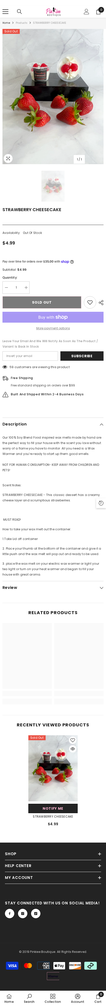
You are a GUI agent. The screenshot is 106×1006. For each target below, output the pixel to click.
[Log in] (86, 11)
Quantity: (10, 277)
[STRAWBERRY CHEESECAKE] (53, 768)
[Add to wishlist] (90, 302)
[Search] (19, 12)
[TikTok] (35, 913)
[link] (27, 693)
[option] (53, 96)
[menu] (5, 12)
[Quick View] (72, 749)
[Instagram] (22, 913)
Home (6, 23)
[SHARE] (100, 303)
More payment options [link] (53, 328)
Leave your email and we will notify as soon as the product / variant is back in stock (50, 344)
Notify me (53, 808)
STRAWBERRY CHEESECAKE (53, 816)
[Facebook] (9, 913)
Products (22, 23)
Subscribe (81, 356)
